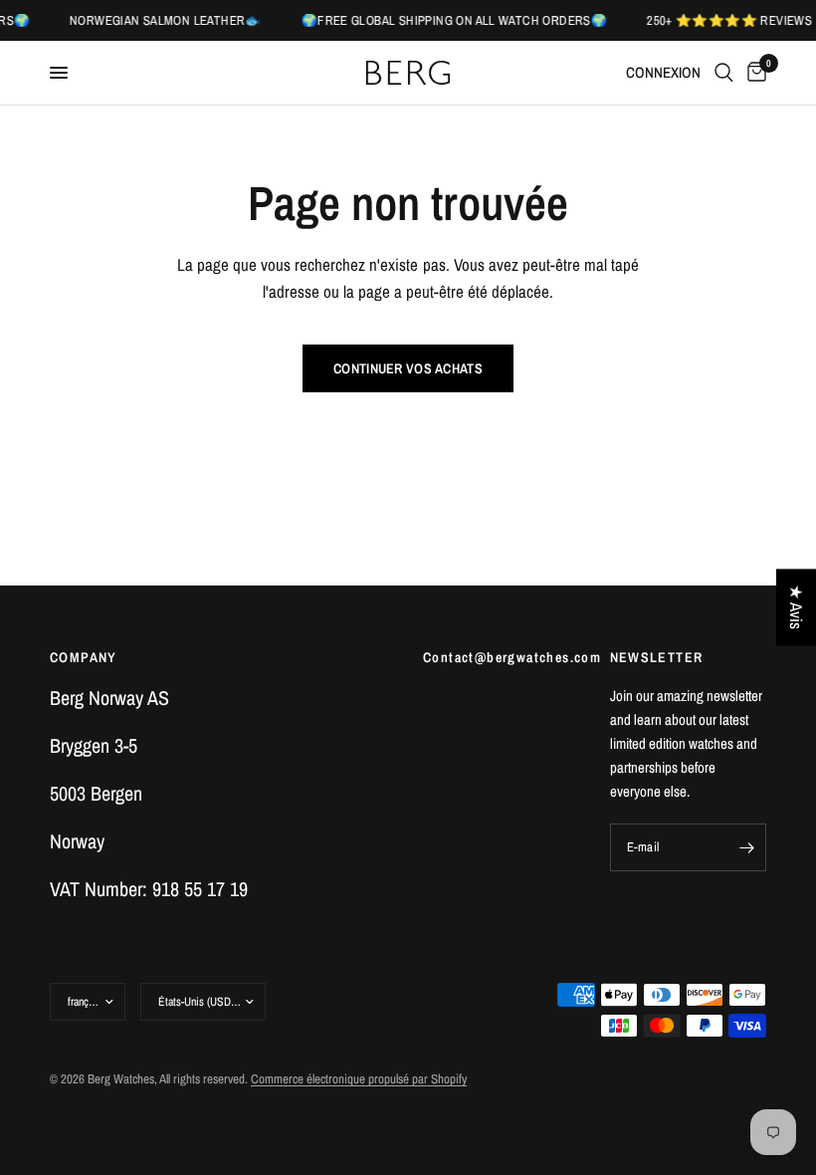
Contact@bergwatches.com (501, 657)
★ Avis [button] (796, 607)
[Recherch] (724, 73)
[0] (753, 73)
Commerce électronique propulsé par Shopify (359, 1078)
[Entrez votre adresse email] (746, 847)
